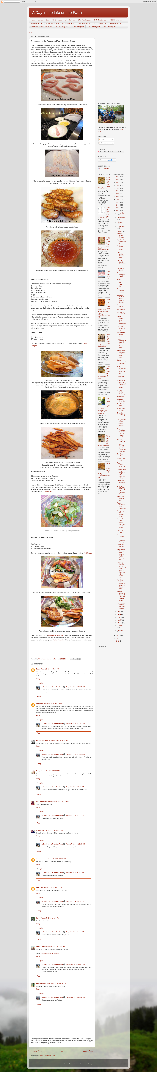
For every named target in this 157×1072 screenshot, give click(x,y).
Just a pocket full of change (121, 361)
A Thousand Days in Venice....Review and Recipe (121, 384)
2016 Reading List (116, 20)
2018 (118, 199)
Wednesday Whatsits (55, 635)
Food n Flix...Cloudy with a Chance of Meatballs (121, 447)
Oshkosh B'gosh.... (121, 563)
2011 (118, 641)
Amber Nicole (41, 983)
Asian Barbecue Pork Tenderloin (121, 505)
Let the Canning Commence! (121, 263)
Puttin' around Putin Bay (121, 464)
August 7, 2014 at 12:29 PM (75, 844)
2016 (118, 205)
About (40, 20)
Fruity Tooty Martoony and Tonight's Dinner (121, 490)
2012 (118, 638)
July (119, 611)
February (121, 625)
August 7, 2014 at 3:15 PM (75, 901)
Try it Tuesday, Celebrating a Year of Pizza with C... (121, 432)
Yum (30, 32)
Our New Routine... (121, 424)
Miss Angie (40, 830)
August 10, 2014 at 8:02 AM (75, 964)
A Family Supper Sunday (120, 235)
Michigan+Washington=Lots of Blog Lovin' (121, 354)
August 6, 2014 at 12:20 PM (50, 771)
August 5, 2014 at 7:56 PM (50, 669)
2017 (118, 202)
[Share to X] (75, 659)
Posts (102, 139)
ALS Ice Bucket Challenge (121, 392)
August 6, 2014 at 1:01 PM (75, 787)
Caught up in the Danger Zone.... (121, 513)
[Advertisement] (112, 67)
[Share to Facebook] (77, 659)
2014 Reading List (84, 20)
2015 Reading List (100, 20)
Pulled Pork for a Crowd (108, 275)
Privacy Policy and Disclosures (41, 27)
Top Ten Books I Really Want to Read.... (120, 298)
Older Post (88, 1051)
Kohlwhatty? (121, 396)
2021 (118, 191)
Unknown (39, 703)
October (120, 222)
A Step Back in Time (121, 409)
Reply (38, 679)
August (120, 231)
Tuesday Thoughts (121, 440)
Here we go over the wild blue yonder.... (121, 605)
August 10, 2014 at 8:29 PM (75, 997)
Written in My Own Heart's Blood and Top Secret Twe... (121, 572)
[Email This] (71, 659)
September (121, 226)
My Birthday (121, 309)
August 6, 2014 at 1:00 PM (60, 801)
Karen (38, 918)
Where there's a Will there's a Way (121, 282)
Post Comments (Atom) (48, 1055)
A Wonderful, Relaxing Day (121, 498)
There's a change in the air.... (121, 274)
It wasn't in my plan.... (121, 377)
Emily (38, 771)
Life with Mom (70, 20)
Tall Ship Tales (120, 454)
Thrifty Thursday (58, 640)
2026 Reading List (109, 27)
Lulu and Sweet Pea (43, 801)
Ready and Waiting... (121, 545)
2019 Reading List (68, 23)
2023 (118, 185)
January (120, 630)
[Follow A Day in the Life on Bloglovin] (107, 161)
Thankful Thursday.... (121, 414)
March (120, 623)
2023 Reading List (62, 27)
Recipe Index (57, 20)
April (119, 620)
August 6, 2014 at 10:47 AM (75, 754)
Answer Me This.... (121, 459)
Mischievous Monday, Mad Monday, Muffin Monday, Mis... (121, 554)
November (121, 217)
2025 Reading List (93, 27)
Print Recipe (47, 491)
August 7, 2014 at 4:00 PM (50, 918)
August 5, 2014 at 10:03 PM (75, 687)
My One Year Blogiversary (121, 241)
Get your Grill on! (120, 305)
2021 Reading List (100, 23)
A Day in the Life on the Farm (57, 12)
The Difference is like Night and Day (121, 370)
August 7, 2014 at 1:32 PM (57, 859)
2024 (118, 182)
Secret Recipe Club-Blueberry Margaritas (121, 320)
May (119, 617)
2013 (118, 635)
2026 (118, 177)
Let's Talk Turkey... (120, 531)
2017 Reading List (36, 23)
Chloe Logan (41, 946)
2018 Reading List (52, 23)
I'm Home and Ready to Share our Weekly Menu (121, 584)
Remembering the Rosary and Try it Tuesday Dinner (121, 523)
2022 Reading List (115, 23)
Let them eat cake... (121, 420)
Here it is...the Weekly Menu (120, 255)
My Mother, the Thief (121, 313)
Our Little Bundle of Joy (121, 328)
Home (33, 20)
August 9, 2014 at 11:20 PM (55, 946)
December (121, 213)
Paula (38, 669)
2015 (118, 208)
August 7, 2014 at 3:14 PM (75, 873)
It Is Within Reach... (120, 269)
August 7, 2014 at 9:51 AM (54, 830)
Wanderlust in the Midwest (50, 953)
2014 (118, 210)
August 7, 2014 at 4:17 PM (75, 932)
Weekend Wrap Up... (121, 400)
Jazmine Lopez (41, 859)
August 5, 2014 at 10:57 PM (75, 723)
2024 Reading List (77, 27)
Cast (47, 20)
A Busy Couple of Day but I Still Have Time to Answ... (121, 596)
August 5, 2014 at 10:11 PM (53, 703)
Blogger (90, 1064)
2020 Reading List (84, 23)
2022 (118, 188)
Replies (40, 683)
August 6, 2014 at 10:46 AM (58, 740)
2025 (118, 180)
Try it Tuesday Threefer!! (121, 290)
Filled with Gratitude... (121, 482)
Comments (104, 143)
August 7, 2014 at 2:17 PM (53, 887)
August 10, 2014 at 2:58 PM (56, 983)
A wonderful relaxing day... (121, 334)
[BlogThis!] (73, 659)
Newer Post (36, 1051)
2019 (118, 196)
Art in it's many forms (120, 247)
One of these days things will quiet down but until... (121, 474)
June (119, 614)
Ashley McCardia (42, 740)
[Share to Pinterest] (79, 659)
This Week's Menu (121, 404)
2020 (118, 194)
